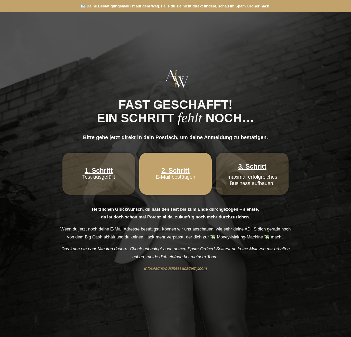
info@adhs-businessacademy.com (175, 268)
